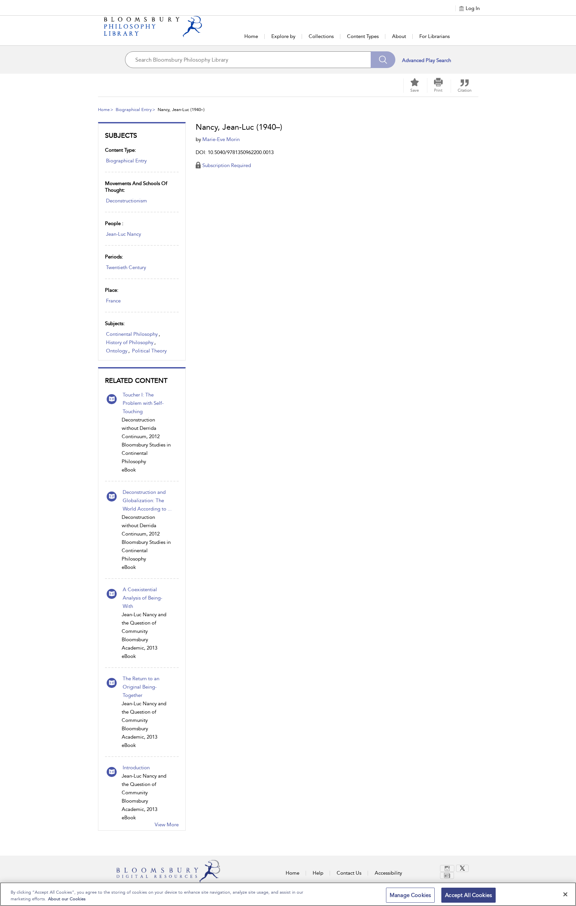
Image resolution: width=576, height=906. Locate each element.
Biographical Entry (134, 109)
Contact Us (349, 873)
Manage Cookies (410, 895)
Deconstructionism (126, 201)
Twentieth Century (126, 267)
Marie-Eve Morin (221, 139)
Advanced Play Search (426, 60)
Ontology (116, 351)
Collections (321, 36)
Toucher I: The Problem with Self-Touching (143, 403)
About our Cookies (67, 898)
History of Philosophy (129, 342)
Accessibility (388, 873)
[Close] (565, 894)
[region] (288, 894)
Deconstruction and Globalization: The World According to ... (147, 500)
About (399, 36)
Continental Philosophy (132, 334)
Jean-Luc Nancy (123, 234)
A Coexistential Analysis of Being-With (142, 598)
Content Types (363, 36)
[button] (438, 85)
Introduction (136, 768)
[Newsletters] (447, 875)
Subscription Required (226, 165)
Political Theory (149, 351)
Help (318, 873)
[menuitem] (448, 868)
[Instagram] (447, 868)
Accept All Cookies (468, 895)
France (113, 301)
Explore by (283, 36)
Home (251, 36)
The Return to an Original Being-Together (141, 687)
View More (167, 825)
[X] (462, 868)
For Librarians (434, 36)
